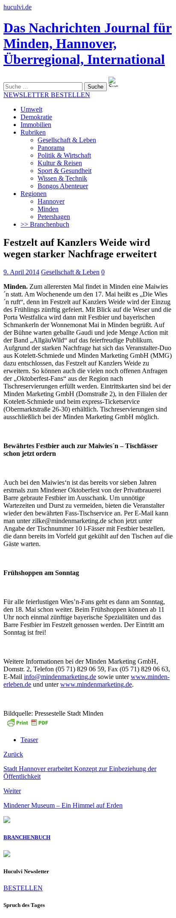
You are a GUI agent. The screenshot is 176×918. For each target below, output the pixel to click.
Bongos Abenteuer (63, 186)
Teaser (29, 739)
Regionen (34, 193)
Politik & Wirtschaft (64, 155)
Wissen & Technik (62, 178)
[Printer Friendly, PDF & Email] (27, 725)
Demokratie (36, 117)
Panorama (51, 147)
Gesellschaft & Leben (67, 140)
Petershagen (54, 216)
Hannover (51, 201)
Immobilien (36, 124)
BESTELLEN (23, 888)
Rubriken (33, 132)
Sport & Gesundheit (64, 170)
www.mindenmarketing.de (96, 684)
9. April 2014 (21, 272)
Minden (48, 209)
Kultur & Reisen (60, 163)
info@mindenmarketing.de (60, 676)
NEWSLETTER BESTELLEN (46, 94)
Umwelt (31, 109)
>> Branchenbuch (45, 224)
